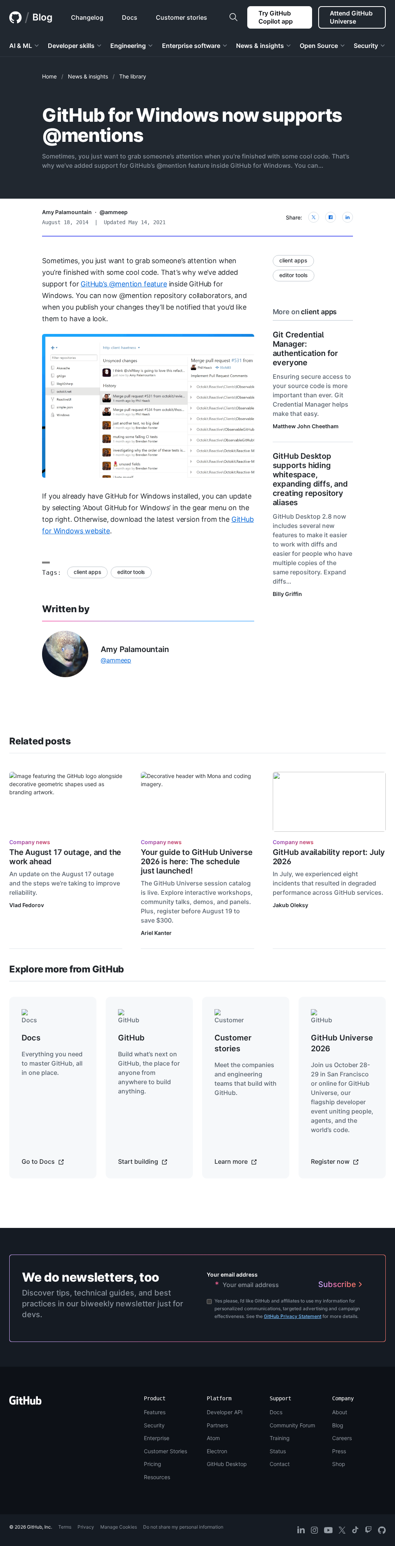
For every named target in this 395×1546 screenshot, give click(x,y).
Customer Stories (165, 1451)
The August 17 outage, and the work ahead (65, 857)
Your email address (232, 1274)
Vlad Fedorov (26, 905)
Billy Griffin (287, 594)
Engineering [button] (128, 45)
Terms (64, 1527)
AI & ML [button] (20, 45)
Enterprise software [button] (191, 45)
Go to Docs (39, 1161)
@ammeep (114, 212)
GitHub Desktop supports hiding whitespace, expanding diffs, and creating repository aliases (310, 479)
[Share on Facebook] (330, 217)
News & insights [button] (260, 45)
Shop (338, 1464)
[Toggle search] (233, 17)
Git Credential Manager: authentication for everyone (305, 348)
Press (339, 1451)
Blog (42, 17)
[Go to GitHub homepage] (25, 1403)
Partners (217, 1425)
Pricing (152, 1464)
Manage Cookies (118, 1527)
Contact (280, 1464)
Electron (217, 1451)
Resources (157, 1477)
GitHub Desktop (227, 1464)
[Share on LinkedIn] (347, 217)
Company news (29, 842)
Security (154, 1425)
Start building (139, 1161)
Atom (213, 1438)
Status (278, 1451)
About (339, 1412)
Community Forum (292, 1425)
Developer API (225, 1412)
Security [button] (366, 45)
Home (49, 76)
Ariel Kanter (156, 933)
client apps (87, 572)
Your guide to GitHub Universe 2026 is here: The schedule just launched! (196, 861)
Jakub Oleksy (290, 905)
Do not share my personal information (183, 1527)
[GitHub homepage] (15, 17)
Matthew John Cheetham (306, 426)
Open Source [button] (319, 45)
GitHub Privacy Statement (292, 1316)
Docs (276, 1412)
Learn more (231, 1161)
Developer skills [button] (71, 45)
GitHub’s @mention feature (124, 284)
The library (132, 76)
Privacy (86, 1527)
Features (154, 1412)
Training (280, 1438)
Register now (331, 1161)
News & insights (88, 76)
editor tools (131, 572)
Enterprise (156, 1438)
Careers (342, 1438)
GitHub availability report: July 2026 (329, 857)
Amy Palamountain (67, 212)
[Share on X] (313, 217)
